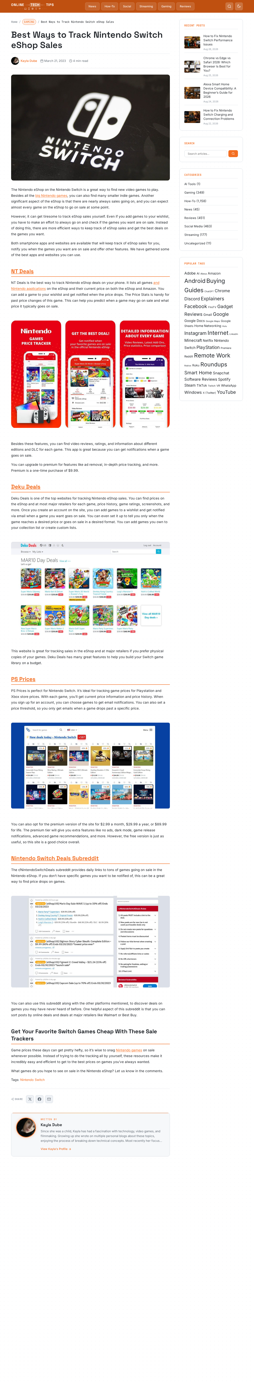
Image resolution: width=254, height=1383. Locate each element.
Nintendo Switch (32, 1080)
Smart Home (198, 373)
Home (14, 22)
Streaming (146, 6)
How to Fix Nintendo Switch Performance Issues (218, 40)
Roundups (213, 364)
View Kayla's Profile (54, 1149)
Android (194, 280)
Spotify (224, 379)
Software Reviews (200, 379)
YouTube (226, 392)
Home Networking (207, 326)
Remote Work (212, 355)
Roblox (187, 365)
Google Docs (194, 321)
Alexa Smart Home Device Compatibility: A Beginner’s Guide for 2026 (219, 90)
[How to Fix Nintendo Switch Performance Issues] (192, 42)
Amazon (214, 273)
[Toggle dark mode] (239, 6)
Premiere (226, 348)
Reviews (185, 6)
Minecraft (193, 340)
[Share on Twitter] (30, 1099)
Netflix (208, 340)
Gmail (207, 315)
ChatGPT (209, 291)
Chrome (222, 290)
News (92, 6)
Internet (218, 332)
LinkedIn (233, 334)
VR (218, 385)
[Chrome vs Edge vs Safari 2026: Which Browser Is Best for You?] (192, 67)
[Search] (233, 153)
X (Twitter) (209, 392)
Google (221, 314)
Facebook (195, 306)
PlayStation (208, 347)
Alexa (203, 273)
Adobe (190, 273)
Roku (195, 365)
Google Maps (213, 321)
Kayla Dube (29, 61)
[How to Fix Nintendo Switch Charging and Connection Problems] (192, 117)
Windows (193, 392)
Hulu (224, 326)
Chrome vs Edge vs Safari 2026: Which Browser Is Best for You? (217, 64)
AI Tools (190, 184)
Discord (192, 298)
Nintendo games (129, 1050)
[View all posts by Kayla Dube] (26, 1127)
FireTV (212, 307)
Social (127, 6)
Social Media (193, 226)
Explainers (212, 299)
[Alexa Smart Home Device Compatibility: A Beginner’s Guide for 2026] (192, 93)
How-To (110, 6)
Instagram (195, 333)
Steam (190, 385)
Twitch (212, 385)
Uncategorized (194, 243)
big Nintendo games (51, 196)
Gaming (166, 6)
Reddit (188, 356)
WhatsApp (228, 385)
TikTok (202, 385)
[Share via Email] (49, 1099)
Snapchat (221, 373)
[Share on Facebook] (39, 1099)
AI (198, 273)
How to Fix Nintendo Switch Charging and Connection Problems (218, 115)
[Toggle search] (229, 6)
